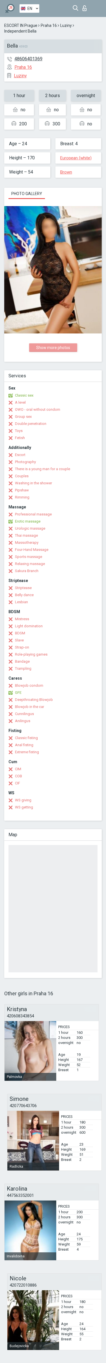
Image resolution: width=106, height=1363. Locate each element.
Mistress (22, 619)
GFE (18, 692)
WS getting (24, 807)
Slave (19, 640)
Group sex (23, 416)
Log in (86, 6)
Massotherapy (26, 542)
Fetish (20, 438)
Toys (19, 431)
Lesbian (21, 602)
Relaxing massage (30, 564)
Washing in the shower (33, 483)
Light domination (29, 626)
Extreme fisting (27, 752)
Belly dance (24, 595)
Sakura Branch (26, 571)
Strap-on (22, 647)
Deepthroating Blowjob (34, 699)
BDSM (20, 633)
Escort (20, 455)
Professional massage (33, 514)
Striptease (23, 588)
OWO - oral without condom (37, 409)
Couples (22, 476)
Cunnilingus (24, 714)
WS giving (23, 800)
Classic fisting (26, 738)
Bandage (22, 661)
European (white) (76, 158)
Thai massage (26, 535)
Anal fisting (24, 745)
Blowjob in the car (29, 707)
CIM (18, 769)
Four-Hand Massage (31, 549)
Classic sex (24, 395)
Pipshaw (22, 490)
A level (20, 402)
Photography (25, 462)
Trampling (23, 668)
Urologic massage (30, 528)
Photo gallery (26, 193)
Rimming (22, 497)
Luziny (66, 25)
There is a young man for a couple (42, 469)
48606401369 (28, 58)
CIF (17, 783)
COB (18, 776)
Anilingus (22, 721)
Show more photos (53, 347)
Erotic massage (27, 521)
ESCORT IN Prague (20, 25)
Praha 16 (49, 25)
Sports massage (28, 557)
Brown (66, 172)
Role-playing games (31, 654)
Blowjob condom (29, 685)
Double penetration (30, 423)
